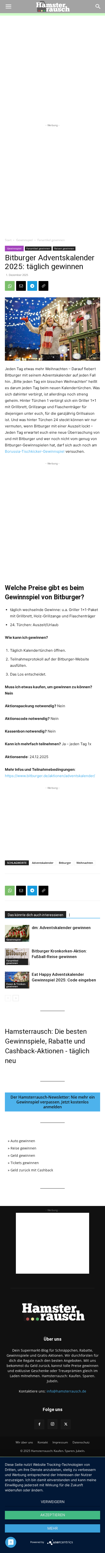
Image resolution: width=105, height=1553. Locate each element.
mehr (52, 1528)
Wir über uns (24, 1442)
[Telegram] (32, 286)
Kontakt (43, 1442)
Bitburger (65, 863)
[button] (8, 6)
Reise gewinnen (23, 1148)
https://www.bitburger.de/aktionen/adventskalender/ (50, 775)
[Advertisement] (52, 68)
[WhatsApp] (10, 286)
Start (8, 240)
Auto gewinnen (22, 1141)
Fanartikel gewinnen (51, 240)
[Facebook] (39, 1424)
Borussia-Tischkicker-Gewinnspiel (34, 451)
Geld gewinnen (22, 1155)
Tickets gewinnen (24, 1162)
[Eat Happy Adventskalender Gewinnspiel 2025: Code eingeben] (17, 980)
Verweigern (52, 1501)
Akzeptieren (52, 1515)
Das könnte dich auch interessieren (35, 915)
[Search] (98, 6)
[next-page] (16, 998)
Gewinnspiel (24, 240)
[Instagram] (52, 1424)
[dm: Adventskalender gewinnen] (17, 933)
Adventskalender (42, 863)
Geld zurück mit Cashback (31, 1170)
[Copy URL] (43, 286)
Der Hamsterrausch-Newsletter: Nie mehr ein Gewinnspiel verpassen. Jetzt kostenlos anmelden (52, 1102)
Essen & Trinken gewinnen (15, 985)
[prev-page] (8, 998)
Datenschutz (81, 1442)
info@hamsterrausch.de (66, 1391)
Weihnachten (84, 863)
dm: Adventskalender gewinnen (61, 927)
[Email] (21, 286)
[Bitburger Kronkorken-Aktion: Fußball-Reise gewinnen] (17, 956)
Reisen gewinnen (64, 248)
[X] (66, 1424)
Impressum (60, 1442)
